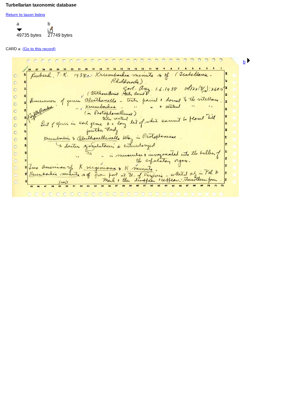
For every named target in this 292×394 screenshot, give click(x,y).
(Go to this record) (39, 48)
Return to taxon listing (25, 14)
